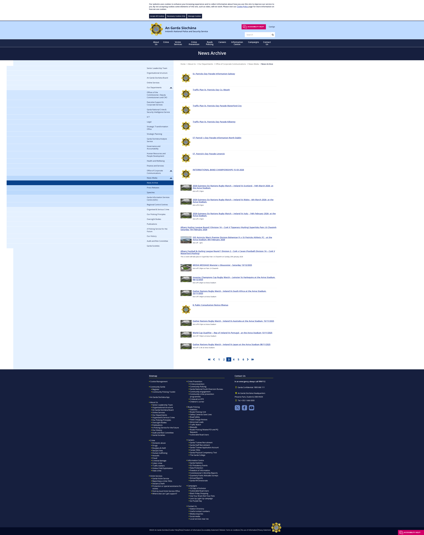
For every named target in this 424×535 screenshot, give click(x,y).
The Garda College (197, 455)
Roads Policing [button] (209, 43)
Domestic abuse (159, 443)
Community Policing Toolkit (163, 392)
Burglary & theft (159, 448)
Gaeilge (272, 26)
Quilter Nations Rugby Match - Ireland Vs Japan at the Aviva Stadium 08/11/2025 (231, 344)
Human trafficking (159, 453)
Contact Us (192, 506)
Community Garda (157, 387)
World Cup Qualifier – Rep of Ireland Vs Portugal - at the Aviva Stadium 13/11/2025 (232, 332)
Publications (157, 425)
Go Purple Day (196, 501)
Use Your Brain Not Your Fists (202, 496)
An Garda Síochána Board (162, 410)
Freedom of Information (200, 470)
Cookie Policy (242, 6)
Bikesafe (193, 427)
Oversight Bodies (159, 422)
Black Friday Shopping (199, 493)
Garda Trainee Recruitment (201, 442)
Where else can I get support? (164, 493)
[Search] (273, 34)
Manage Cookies (194, 16)
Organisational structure (162, 407)
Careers (191, 440)
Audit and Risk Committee (163, 432)
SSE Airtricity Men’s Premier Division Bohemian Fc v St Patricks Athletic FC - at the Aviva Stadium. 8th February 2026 (232, 238)
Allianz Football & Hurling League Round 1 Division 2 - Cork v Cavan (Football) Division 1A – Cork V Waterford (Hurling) (228, 252)
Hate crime (156, 470)
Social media (195, 516)
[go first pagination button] (209, 359)
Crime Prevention (195, 381)
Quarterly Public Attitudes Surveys (204, 475)
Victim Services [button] (178, 43)
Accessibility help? (256, 27)
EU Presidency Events (199, 465)
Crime (152, 440)
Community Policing (198, 386)
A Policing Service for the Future (165, 427)
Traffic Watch (195, 424)
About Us (192, 64)
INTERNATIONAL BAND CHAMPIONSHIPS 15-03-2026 (218, 169)
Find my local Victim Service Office (166, 491)
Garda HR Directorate (199, 480)
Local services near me (199, 519)
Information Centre (196, 460)
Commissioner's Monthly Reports (204, 473)
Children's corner (197, 401)
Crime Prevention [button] (194, 43)
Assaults (155, 455)
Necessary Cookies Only (176, 16)
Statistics (193, 409)
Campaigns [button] (253, 42)
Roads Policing (194, 407)
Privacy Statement (264, 530)
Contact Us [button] (267, 43)
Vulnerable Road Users (199, 434)
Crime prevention (197, 384)
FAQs (181, 530)
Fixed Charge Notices (198, 419)
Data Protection (196, 468)
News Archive (267, 64)
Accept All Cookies (157, 16)
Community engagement (200, 391)
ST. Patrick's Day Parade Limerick (209, 153)
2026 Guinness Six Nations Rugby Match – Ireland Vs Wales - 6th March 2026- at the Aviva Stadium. (233, 200)
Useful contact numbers (200, 511)
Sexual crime (157, 450)
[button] (171, 88)
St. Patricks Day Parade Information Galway (214, 73)
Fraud (154, 458)
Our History (157, 430)
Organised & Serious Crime (163, 417)
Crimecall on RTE (197, 399)
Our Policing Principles (161, 420)
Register (155, 389)
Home (183, 64)
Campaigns (192, 486)
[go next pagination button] (248, 359)
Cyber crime (157, 463)
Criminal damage (159, 460)
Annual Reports (196, 478)
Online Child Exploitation (162, 468)
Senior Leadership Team (162, 405)
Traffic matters (158, 465)
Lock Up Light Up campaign (201, 498)
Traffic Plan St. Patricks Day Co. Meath (211, 89)
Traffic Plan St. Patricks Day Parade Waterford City (217, 105)
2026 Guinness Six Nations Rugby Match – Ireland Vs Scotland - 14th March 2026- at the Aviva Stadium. (233, 186)
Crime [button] (166, 42)
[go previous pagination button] (214, 359)
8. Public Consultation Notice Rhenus (210, 305)
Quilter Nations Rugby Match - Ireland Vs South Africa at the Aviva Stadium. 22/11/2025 (229, 292)
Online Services (158, 412)
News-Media (253, 64)
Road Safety (195, 417)
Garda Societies (158, 435)
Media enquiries (196, 514)
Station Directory (197, 509)
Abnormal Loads (196, 422)
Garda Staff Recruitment (200, 445)
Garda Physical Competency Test (203, 452)
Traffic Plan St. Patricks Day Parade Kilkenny (214, 121)
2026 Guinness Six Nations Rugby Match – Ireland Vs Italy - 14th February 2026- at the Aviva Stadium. (234, 214)
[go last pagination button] (253, 359)
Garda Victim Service (160, 478)
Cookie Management (159, 381)
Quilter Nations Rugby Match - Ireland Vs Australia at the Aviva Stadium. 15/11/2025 (233, 321)
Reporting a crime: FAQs (162, 481)
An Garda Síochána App (159, 397)
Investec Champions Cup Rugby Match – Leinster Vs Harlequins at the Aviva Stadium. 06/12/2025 (234, 278)
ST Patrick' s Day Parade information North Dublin (217, 137)
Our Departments (205, 64)
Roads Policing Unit (198, 412)
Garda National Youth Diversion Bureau (206, 389)
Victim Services (156, 476)
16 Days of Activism (198, 488)
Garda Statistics (196, 463)
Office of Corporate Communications (231, 64)
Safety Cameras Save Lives (201, 414)
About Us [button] (156, 43)
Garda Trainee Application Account (204, 447)
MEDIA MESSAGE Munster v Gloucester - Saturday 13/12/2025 (222, 265)
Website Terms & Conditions (230, 530)
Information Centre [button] (237, 43)
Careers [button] (222, 42)
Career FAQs (195, 450)
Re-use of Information (249, 530)
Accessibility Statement (210, 530)
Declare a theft (158, 483)
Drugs (155, 445)
